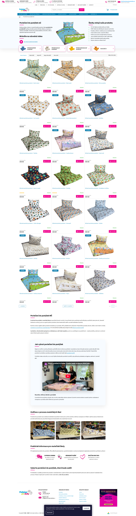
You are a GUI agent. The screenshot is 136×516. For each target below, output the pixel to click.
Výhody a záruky (82, 499)
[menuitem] (22, 14)
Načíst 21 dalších (68, 306)
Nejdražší (39, 55)
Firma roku (42, 5)
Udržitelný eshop (83, 496)
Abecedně (56, 55)
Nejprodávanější (47, 55)
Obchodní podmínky (82, 5)
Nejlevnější (31, 55)
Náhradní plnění (71, 5)
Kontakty (91, 5)
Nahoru (23, 306)
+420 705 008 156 (46, 493)
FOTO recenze (51, 5)
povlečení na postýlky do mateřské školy (40, 327)
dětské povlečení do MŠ (78, 327)
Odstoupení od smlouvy (64, 499)
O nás (36, 5)
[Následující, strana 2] (113, 306)
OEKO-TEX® (61, 503)
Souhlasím (86, 508)
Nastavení (49, 512)
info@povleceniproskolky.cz (128, 1)
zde (73, 509)
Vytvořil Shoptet (113, 513)
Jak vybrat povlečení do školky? (31, 42)
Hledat (81, 9)
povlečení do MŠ (71, 353)
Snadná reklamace (63, 497)
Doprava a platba (61, 5)
